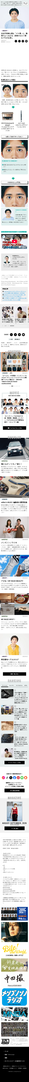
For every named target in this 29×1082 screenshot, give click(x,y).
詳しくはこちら (25, 3)
